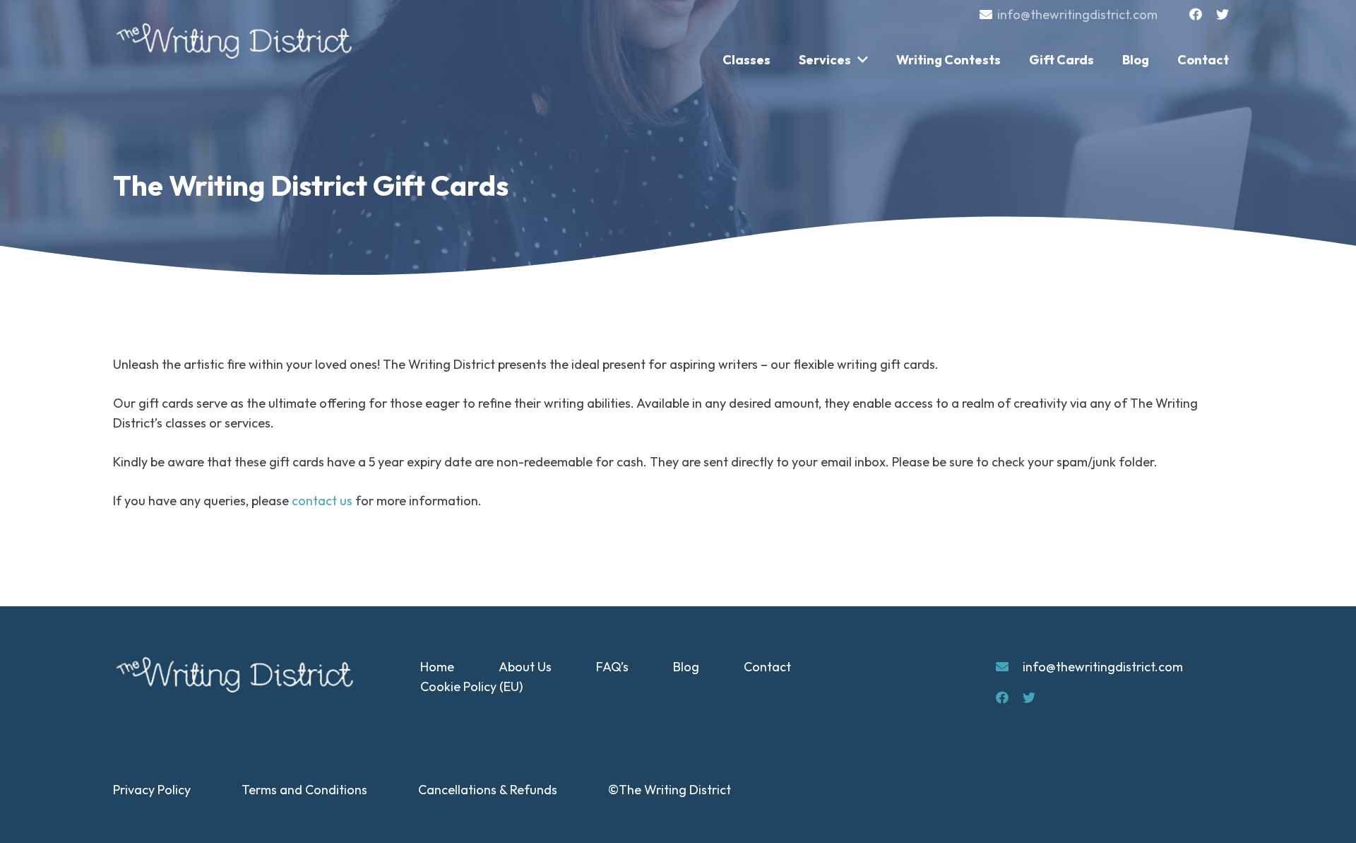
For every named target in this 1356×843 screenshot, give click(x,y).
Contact (767, 667)
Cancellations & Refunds (487, 790)
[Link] (236, 41)
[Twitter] (1222, 14)
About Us (525, 667)
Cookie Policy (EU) (471, 686)
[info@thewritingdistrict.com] (1009, 667)
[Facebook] (1195, 14)
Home (437, 667)
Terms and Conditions (304, 790)
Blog (686, 667)
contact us (322, 501)
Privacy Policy (152, 790)
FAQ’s (612, 667)
